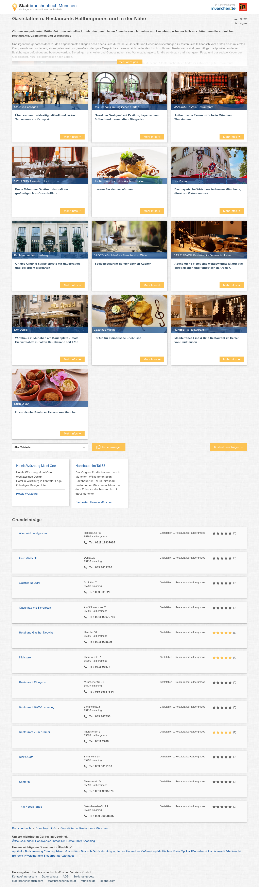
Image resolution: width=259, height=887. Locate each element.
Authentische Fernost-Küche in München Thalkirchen (203, 117)
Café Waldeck (28, 558)
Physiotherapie (33, 855)
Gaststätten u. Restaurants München (84, 828)
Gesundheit (27, 840)
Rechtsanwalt (216, 851)
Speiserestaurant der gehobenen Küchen (123, 263)
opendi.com (107, 880)
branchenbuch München (48, 5)
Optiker (185, 851)
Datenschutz (50, 876)
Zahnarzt (68, 855)
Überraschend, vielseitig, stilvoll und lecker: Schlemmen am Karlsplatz (45, 117)
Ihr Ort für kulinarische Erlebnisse (118, 338)
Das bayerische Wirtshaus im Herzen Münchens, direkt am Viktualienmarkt (207, 191)
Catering (49, 851)
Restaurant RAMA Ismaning (36, 707)
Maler (176, 851)
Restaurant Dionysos (32, 682)
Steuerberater (53, 855)
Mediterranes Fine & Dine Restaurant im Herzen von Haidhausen (207, 340)
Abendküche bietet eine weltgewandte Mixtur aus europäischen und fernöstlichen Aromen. (208, 265)
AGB (66, 876)
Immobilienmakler (128, 851)
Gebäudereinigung (105, 851)
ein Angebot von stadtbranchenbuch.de (40, 9)
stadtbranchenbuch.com (27, 880)
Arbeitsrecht (233, 851)
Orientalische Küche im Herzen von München (46, 412)
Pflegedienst (199, 851)
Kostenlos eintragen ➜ (228, 447)
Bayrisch (86, 851)
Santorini (24, 781)
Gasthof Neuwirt (29, 582)
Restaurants (74, 840)
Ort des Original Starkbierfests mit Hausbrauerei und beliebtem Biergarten (48, 265)
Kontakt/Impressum (24, 876)
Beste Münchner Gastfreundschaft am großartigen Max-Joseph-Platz (41, 191)
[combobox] (14, 447)
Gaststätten (72, 851)
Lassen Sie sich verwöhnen (114, 189)
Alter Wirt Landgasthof (33, 533)
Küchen (167, 851)
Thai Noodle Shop (30, 806)
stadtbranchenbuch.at (62, 880)
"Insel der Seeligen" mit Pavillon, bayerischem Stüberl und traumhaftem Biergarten (126, 117)
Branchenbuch (21, 828)
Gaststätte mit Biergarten (35, 607)
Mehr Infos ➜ (72, 136)
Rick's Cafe (26, 756)
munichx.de (88, 880)
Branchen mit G (46, 828)
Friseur (60, 851)
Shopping (89, 840)
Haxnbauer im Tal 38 (90, 465)
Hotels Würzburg (27, 493)
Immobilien (59, 840)
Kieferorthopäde (151, 851)
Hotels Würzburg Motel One (36, 465)
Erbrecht (17, 855)
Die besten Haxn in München (94, 502)
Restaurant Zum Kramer (34, 732)
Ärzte (15, 840)
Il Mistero (25, 657)
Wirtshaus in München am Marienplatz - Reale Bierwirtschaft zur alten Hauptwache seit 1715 (46, 340)
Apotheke (18, 851)
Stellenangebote (83, 876)
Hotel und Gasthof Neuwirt (36, 632)
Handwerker (43, 840)
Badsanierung (34, 851)
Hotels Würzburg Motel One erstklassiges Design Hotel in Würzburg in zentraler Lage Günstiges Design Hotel (39, 479)
